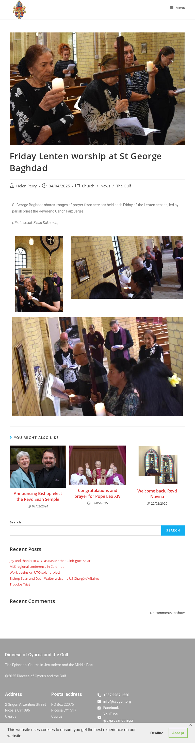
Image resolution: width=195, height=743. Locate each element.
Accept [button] (178, 733)
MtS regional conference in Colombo (37, 566)
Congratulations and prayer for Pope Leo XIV (97, 493)
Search (15, 522)
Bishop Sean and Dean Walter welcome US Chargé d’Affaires (54, 578)
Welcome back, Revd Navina (157, 493)
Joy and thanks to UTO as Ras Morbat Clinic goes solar (50, 560)
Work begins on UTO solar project (35, 572)
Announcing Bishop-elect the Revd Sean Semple (38, 496)
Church (88, 186)
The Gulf (123, 186)
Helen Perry (26, 186)
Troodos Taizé (20, 584)
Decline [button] (156, 733)
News (105, 186)
